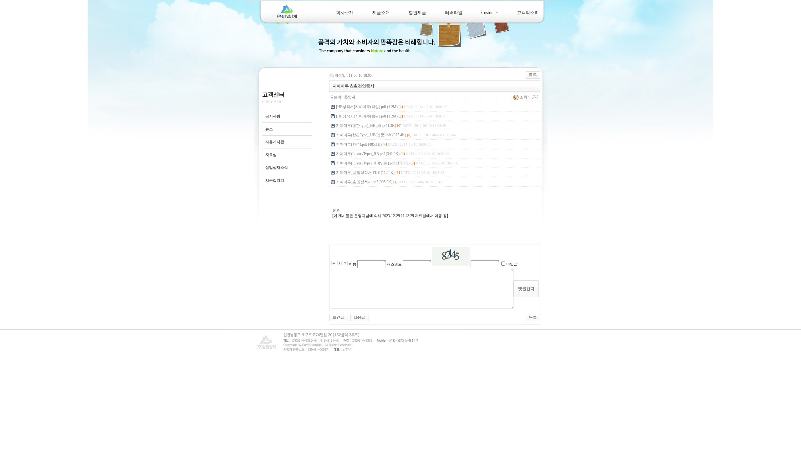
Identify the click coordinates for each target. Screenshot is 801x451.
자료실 (271, 155)
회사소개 (345, 12)
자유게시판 (274, 142)
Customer (489, 12)
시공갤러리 (274, 180)
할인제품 (417, 12)
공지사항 (272, 116)
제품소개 (381, 12)
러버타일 (453, 12)
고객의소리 (528, 12)
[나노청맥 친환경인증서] (338, 317)
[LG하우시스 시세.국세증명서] (359, 317)
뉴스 (269, 129)
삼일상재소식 (276, 167)
